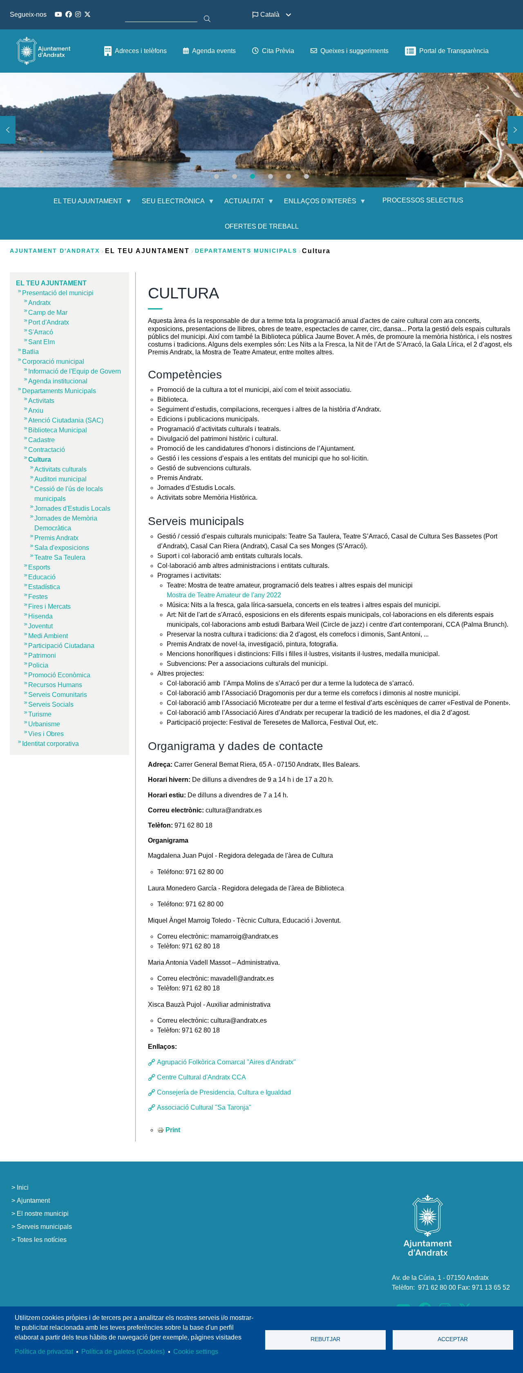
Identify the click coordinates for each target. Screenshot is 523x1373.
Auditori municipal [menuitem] (60, 479)
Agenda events (214, 50)
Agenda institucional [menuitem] (57, 381)
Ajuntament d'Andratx (55, 250)
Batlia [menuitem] (30, 351)
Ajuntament (33, 1200)
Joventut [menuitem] (40, 626)
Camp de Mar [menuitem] (47, 312)
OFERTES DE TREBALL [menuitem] (262, 226)
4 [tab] (270, 176)
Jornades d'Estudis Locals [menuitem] (72, 508)
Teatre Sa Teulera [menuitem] (59, 557)
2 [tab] (234, 176)
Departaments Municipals (246, 250)
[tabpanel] (261, 130)
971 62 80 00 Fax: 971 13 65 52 (464, 1287)
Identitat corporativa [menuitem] (50, 743)
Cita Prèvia (278, 50)
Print (172, 1129)
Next (515, 130)
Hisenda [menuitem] (40, 616)
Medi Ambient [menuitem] (48, 635)
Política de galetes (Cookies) (123, 1351)
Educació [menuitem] (42, 577)
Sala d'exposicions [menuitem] (61, 547)
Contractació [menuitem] (46, 449)
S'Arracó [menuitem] (40, 332)
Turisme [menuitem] (39, 714)
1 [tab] (216, 176)
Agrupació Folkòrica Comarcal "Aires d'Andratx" (225, 1062)
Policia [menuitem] (38, 665)
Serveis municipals (44, 1226)
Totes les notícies (42, 1239)
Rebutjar (325, 1339)
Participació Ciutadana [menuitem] (61, 645)
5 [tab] (288, 176)
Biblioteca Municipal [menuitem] (57, 430)
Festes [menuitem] (38, 596)
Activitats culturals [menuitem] (60, 469)
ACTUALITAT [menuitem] (239, 204)
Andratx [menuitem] (39, 302)
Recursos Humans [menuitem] (55, 684)
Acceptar (453, 1339)
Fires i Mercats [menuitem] (49, 606)
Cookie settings (195, 1351)
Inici (23, 1187)
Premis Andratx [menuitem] (56, 537)
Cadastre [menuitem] (41, 439)
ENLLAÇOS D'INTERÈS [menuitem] (315, 204)
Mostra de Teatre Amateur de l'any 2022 (224, 595)
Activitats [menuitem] (41, 400)
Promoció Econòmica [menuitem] (59, 675)
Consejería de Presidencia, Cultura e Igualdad (223, 1092)
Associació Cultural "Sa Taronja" (203, 1107)
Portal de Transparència (454, 50)
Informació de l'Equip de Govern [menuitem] (74, 371)
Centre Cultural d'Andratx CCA (200, 1077)
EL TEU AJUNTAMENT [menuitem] (83, 204)
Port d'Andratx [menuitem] (48, 322)
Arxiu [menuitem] (35, 410)
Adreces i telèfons (141, 50)
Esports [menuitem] (39, 567)
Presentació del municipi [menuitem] (58, 292)
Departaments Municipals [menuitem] (59, 390)
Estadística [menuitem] (44, 586)
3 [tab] (252, 176)
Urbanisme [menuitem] (44, 724)
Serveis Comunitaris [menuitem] (57, 694)
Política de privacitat (44, 1351)
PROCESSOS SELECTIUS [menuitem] (422, 200)
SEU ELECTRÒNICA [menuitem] (168, 204)
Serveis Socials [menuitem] (51, 704)
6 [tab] (306, 176)
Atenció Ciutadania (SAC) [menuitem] (65, 420)
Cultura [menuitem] (39, 459)
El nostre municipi (43, 1213)
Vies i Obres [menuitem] (46, 733)
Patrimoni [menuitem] (42, 655)
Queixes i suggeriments (354, 50)
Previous (8, 130)
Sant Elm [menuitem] (41, 341)
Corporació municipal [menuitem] (53, 361)
